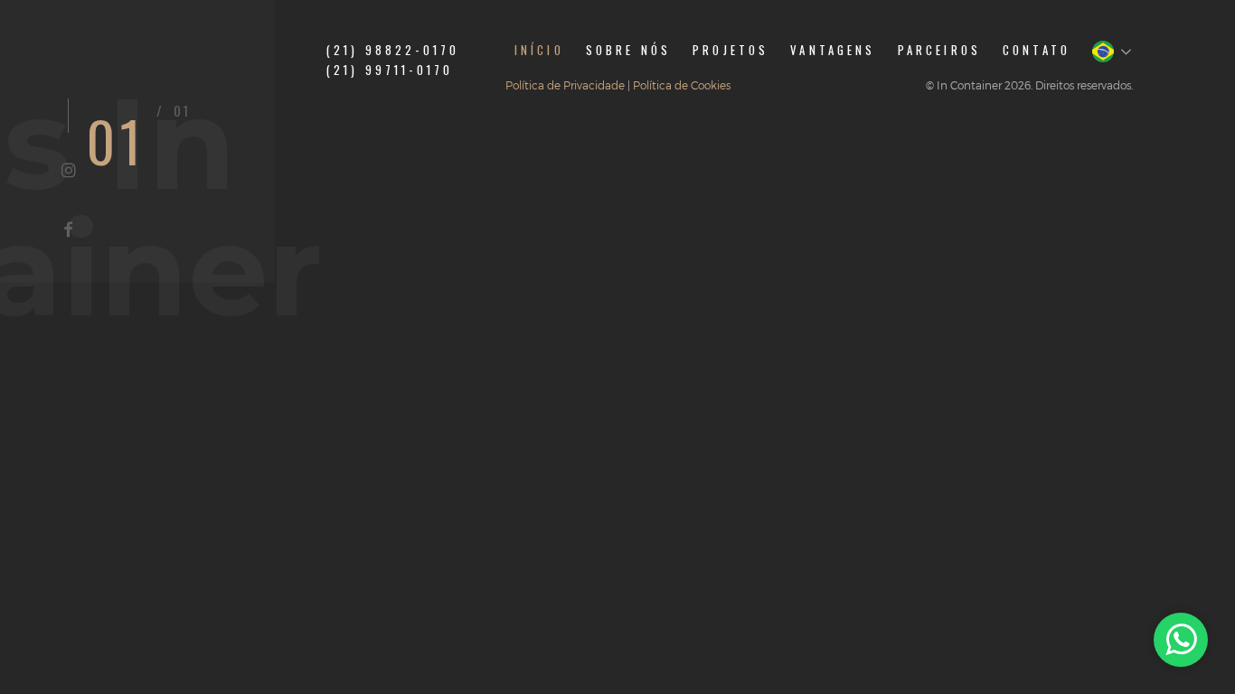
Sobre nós (628, 50)
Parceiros (939, 50)
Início (539, 50)
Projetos (730, 50)
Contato (1036, 50)
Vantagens (832, 50)
